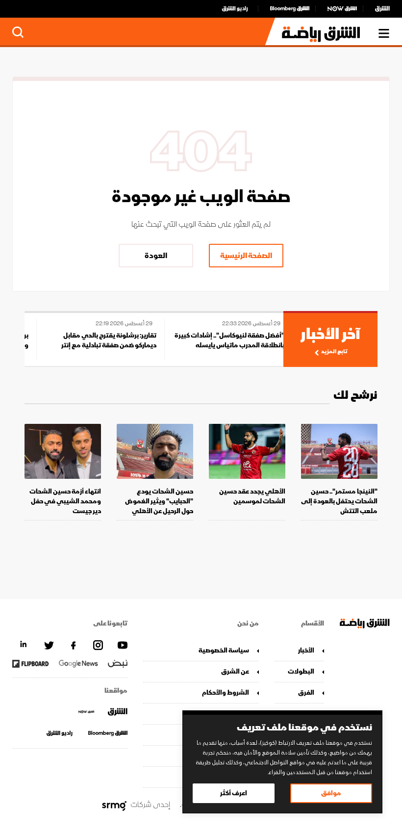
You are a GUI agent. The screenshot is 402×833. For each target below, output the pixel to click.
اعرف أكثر (233, 793)
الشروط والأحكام (225, 692)
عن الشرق (235, 671)
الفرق (306, 692)
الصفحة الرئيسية (246, 255)
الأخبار (306, 650)
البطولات (301, 671)
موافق (331, 793)
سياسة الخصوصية (224, 650)
